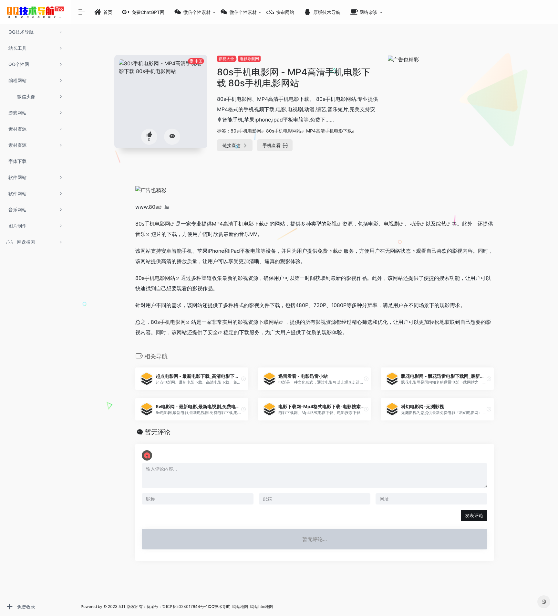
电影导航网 (249, 58)
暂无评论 (157, 432)
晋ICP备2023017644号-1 (185, 606)
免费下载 (327, 251)
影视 (331, 223)
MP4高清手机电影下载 (329, 130)
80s (153, 207)
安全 (213, 332)
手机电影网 (173, 322)
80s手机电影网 (246, 130)
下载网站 (268, 322)
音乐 (140, 234)
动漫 (415, 223)
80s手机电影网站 (283, 130)
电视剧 (391, 223)
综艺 (441, 223)
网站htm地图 (262, 606)
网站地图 (240, 606)
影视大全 (226, 58)
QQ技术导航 (219, 606)
